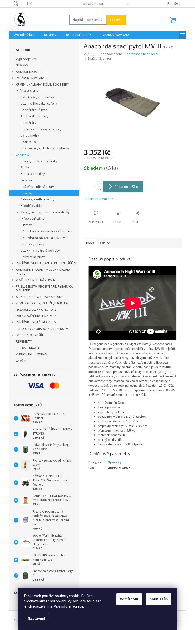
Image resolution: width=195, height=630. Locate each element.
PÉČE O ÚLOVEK (27, 91)
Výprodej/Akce (26, 59)
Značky (21, 360)
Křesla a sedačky (33, 174)
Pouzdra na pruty (33, 257)
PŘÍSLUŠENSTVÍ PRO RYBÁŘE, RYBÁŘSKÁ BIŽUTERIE (44, 288)
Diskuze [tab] (104, 243)
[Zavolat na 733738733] (21, 3)
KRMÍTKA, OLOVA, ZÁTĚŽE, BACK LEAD (43, 303)
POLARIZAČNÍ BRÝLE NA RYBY (36, 316)
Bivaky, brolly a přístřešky (39, 161)
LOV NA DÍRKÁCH (27, 348)
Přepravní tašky (33, 218)
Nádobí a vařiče (32, 205)
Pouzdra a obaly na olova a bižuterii (47, 231)
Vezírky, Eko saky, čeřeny (39, 103)
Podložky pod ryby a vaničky (41, 129)
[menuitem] (24, 35)
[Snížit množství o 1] (100, 189)
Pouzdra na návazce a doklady (43, 237)
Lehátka (26, 180)
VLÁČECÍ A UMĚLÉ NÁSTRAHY (35, 280)
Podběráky (28, 123)
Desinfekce (29, 142)
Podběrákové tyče (34, 110)
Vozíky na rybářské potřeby (40, 250)
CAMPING (22, 154)
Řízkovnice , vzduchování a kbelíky (45, 148)
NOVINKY (22, 65)
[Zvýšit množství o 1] (100, 184)
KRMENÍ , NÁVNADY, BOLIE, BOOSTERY (42, 84)
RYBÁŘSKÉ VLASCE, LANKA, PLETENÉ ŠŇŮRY (46, 263)
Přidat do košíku (126, 186)
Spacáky (27, 193)
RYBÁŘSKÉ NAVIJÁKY (30, 78)
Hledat (116, 20)
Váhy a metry (30, 135)
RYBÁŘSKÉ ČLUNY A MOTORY (36, 309)
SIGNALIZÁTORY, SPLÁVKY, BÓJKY (39, 297)
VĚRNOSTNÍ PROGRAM (31, 354)
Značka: (99, 58)
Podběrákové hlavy (34, 116)
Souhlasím (159, 599)
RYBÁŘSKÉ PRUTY (28, 71)
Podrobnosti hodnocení (141, 54)
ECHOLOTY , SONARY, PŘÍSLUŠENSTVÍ (42, 328)
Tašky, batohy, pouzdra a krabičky (45, 212)
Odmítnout (129, 599)
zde (80, 606)
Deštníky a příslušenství (37, 186)
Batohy (27, 225)
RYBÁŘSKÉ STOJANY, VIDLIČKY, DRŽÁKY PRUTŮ (43, 271)
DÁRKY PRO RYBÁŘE (30, 335)
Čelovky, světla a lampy (37, 199)
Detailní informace (96, 199)
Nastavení (36, 618)
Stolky (25, 167)
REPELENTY (24, 341)
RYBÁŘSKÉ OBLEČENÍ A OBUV (36, 322)
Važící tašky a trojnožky (37, 97)
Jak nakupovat (92, 4)
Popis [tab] (90, 243)
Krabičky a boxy (33, 244)
